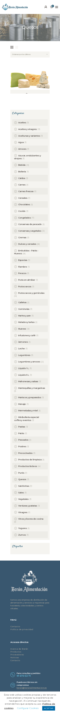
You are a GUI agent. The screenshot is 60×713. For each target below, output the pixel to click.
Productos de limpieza (30, 459)
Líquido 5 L (23, 375)
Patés (21, 433)
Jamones (23, 342)
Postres (22, 446)
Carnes (21, 184)
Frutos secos (24, 286)
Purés (21, 473)
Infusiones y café (27, 335)
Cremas (22, 237)
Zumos (22, 535)
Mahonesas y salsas (28, 381)
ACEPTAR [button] (48, 708)
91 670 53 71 (24, 675)
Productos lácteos (27, 466)
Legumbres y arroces (29, 361)
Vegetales (23, 499)
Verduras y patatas (27, 505)
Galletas (22, 302)
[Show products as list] (16, 47)
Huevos (22, 329)
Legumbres (24, 355)
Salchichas (23, 486)
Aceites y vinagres (27, 129)
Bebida (21, 165)
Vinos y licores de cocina (30, 519)
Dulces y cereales (27, 244)
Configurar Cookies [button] (28, 708)
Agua (21, 142)
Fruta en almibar (26, 280)
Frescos (22, 273)
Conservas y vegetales (29, 231)
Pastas (21, 426)
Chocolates (24, 204)
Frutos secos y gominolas (31, 293)
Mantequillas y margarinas (31, 388)
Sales (21, 492)
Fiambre (22, 267)
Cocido (21, 211)
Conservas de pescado (30, 224)
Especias (22, 260)
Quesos (22, 479)
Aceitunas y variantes (29, 136)
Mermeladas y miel (28, 410)
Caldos (21, 178)
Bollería (22, 171)
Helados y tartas (26, 322)
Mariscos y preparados (29, 397)
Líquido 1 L (23, 368)
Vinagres (22, 512)
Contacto (15, 626)
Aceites (22, 122)
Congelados (24, 217)
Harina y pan (24, 315)
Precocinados (25, 453)
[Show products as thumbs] (12, 47)
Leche (21, 348)
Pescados (23, 440)
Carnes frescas (25, 191)
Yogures (22, 528)
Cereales (22, 198)
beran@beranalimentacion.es (32, 688)
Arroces (22, 149)
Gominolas (23, 309)
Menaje (22, 404)
